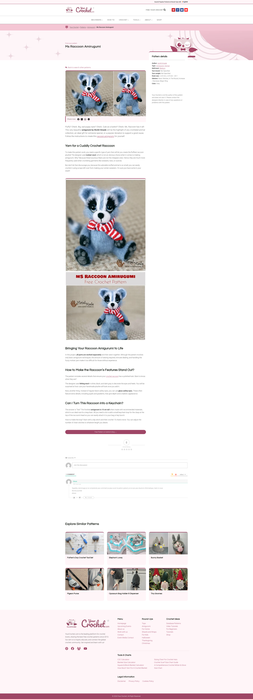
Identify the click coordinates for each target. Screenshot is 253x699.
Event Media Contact (126, 638)
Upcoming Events (124, 626)
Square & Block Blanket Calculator (131, 665)
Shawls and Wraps (149, 632)
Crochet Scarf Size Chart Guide (166, 662)
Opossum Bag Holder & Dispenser (124, 594)
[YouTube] (186, 10)
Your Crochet (74, 27)
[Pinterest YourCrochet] (66, 648)
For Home (146, 629)
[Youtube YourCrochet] (85, 648)
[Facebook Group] (182, 10)
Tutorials (169, 632)
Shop (159, 20)
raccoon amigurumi (105, 136)
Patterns (83, 27)
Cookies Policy (148, 681)
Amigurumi (91, 27)
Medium (162, 68)
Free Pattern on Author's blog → (106, 432)
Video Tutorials (172, 626)
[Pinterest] (173, 10)
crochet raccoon (112, 376)
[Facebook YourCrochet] (72, 648)
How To (111, 20)
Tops (144, 623)
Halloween (146, 638)
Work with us (123, 632)
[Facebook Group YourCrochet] (79, 648)
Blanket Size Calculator (126, 662)
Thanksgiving (147, 640)
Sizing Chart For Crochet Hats (165, 659)
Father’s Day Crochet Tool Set (80, 558)
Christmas (146, 643)
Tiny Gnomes (156, 594)
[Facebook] (177, 10)
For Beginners (171, 629)
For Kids (145, 635)
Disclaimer (122, 681)
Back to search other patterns (79, 67)
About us (121, 629)
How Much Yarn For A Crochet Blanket (132, 668)
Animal (167, 66)
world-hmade (162, 63)
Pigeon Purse (73, 594)
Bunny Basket (157, 558)
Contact (121, 635)
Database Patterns (173, 623)
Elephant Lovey (116, 558)
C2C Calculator (123, 659)
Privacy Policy (134, 681)
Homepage (122, 623)
